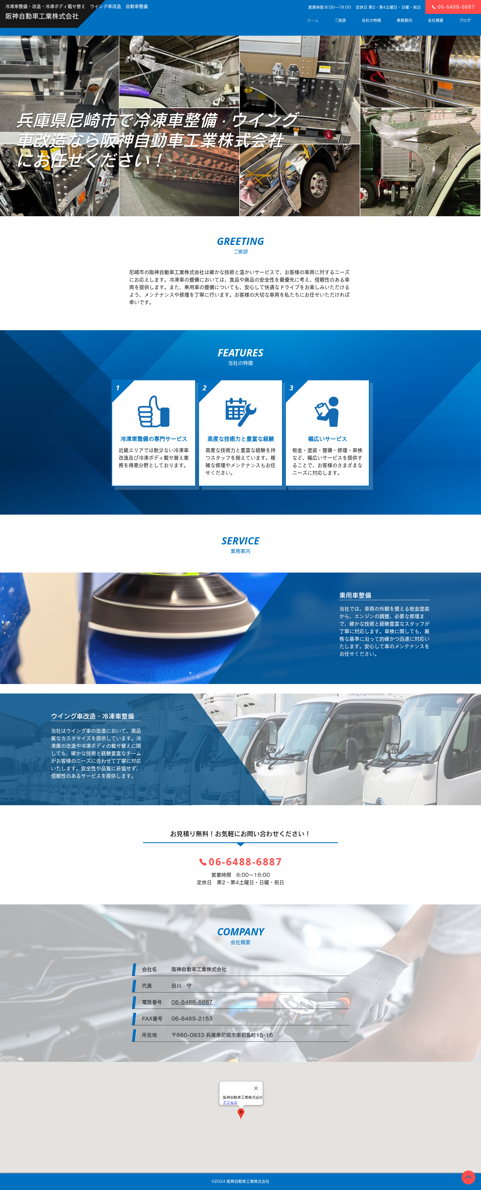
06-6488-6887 (192, 1002)
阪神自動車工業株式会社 (42, 16)
